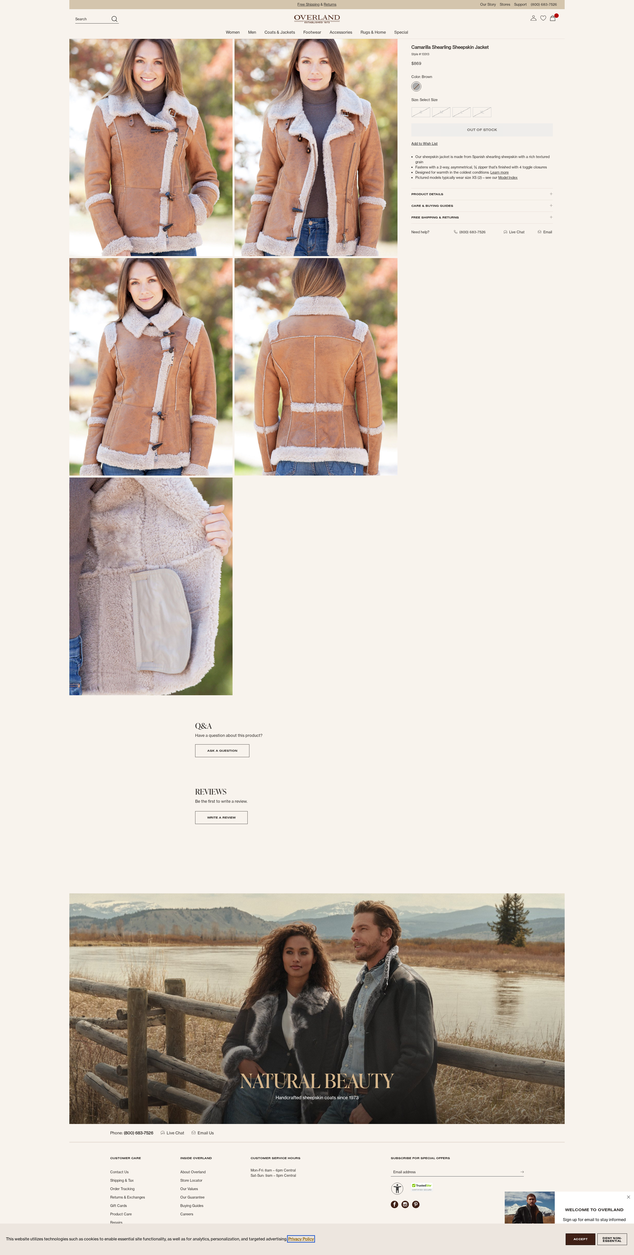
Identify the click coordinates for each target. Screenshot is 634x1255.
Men (252, 32)
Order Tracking (122, 1189)
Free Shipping (308, 4)
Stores (505, 4)
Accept (580, 1239)
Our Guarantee (192, 1197)
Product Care (121, 1214)
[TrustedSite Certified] (422, 1187)
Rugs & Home (373, 32)
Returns (330, 4)
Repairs (116, 1222)
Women (233, 32)
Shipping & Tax (122, 1180)
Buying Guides (191, 1205)
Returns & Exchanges (127, 1197)
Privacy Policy (301, 1238)
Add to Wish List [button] (424, 143)
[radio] (416, 86)
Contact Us (119, 1172)
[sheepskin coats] (317, 1008)
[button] (533, 18)
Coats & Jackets (279, 32)
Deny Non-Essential (612, 1239)
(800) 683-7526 (544, 4)
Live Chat (175, 1132)
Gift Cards (118, 1205)
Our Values (189, 1189)
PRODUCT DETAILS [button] (427, 194)
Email (547, 232)
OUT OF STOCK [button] (482, 130)
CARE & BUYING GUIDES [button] (432, 206)
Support (520, 4)
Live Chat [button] (517, 232)
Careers (186, 1214)
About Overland (193, 1172)
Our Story (488, 4)
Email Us (206, 1132)
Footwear (312, 32)
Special (401, 32)
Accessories (341, 32)
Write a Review (221, 817)
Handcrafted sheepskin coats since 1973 (317, 1097)
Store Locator (191, 1180)
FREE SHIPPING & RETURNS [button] (435, 217)
